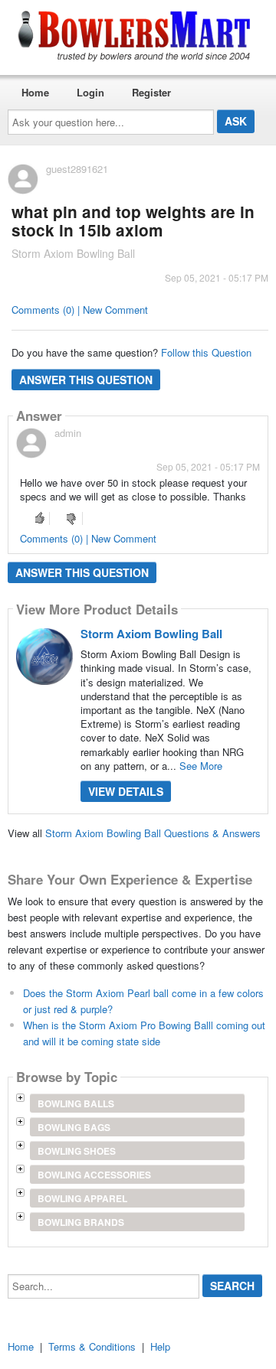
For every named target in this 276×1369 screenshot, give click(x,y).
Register (151, 92)
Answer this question (86, 379)
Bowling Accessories (94, 1175)
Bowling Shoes (77, 1151)
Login (90, 92)
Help (160, 1346)
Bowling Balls (76, 1103)
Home (35, 92)
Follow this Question (206, 352)
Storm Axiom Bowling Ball (151, 633)
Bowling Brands (81, 1222)
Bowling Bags (74, 1127)
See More (200, 765)
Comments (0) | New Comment (80, 309)
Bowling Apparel (82, 1198)
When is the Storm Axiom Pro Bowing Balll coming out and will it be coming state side (144, 1033)
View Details (125, 791)
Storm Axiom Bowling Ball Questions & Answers (153, 833)
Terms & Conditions (92, 1346)
